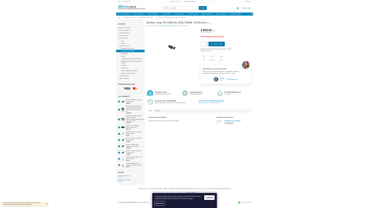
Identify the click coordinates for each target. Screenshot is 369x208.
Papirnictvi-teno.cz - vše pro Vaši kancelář (150, 189)
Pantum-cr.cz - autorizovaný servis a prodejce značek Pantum (213, 189)
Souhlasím (209, 198)
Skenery (123, 43)
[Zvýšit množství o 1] (207, 43)
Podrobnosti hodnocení (170, 26)
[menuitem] (123, 14)
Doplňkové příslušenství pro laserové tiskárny (132, 62)
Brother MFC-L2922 (124, 179)
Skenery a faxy (123, 38)
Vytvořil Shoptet (246, 202)
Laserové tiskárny (124, 30)
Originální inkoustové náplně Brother (131, 59)
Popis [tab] (150, 111)
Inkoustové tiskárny (124, 28)
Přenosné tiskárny (124, 33)
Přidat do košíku (218, 44)
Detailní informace (206, 51)
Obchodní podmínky (190, 1)
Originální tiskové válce (127, 48)
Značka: (182, 26)
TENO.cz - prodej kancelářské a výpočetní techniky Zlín (179, 189)
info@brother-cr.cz (232, 79)
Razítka (123, 56)
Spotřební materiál (124, 46)
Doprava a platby (174, 1)
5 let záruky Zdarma (124, 175)
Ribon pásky (124, 54)
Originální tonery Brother (128, 51)
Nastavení (159, 203)
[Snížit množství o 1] (207, 45)
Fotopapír (124, 65)
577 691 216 (222, 79)
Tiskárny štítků (123, 35)
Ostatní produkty (124, 76)
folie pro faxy (125, 68)
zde (191, 198)
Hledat (202, 8)
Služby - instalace (124, 78)
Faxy (122, 41)
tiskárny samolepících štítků (129, 71)
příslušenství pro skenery (128, 73)
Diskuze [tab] (158, 111)
